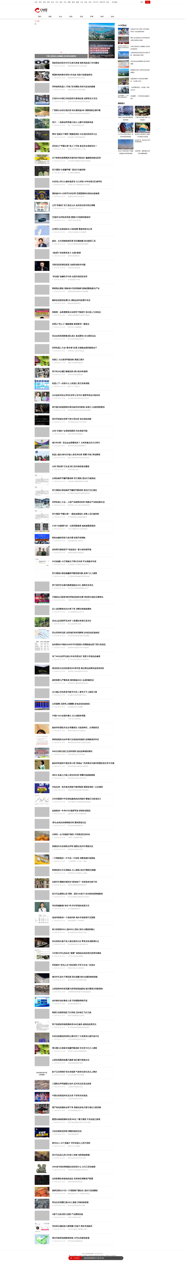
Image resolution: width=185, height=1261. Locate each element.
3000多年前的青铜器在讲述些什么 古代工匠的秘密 (73, 1167)
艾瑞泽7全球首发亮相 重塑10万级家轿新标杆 (71, 217)
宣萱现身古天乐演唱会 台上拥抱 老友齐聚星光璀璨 (74, 870)
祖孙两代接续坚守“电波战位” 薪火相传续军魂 (71, 549)
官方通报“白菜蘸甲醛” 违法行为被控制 (68, 170)
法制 (90, 2)
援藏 (69, 2)
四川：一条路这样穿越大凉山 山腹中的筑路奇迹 (72, 122)
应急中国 (102, 2)
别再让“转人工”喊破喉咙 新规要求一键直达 (70, 324)
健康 (77, 2)
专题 (81, 16)
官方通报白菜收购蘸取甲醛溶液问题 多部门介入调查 (74, 573)
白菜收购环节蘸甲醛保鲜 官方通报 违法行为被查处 (74, 478)
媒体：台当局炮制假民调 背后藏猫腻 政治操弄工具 (74, 241)
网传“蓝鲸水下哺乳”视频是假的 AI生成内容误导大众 (74, 134)
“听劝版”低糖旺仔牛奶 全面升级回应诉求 (69, 276)
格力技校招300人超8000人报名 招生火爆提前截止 (73, 929)
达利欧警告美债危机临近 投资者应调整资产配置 (72, 1179)
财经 (48, 2)
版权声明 (96, 1255)
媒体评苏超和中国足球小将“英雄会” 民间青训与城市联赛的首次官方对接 (83, 763)
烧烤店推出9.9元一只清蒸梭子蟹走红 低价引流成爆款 (75, 1190)
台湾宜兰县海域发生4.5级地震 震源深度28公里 (72, 229)
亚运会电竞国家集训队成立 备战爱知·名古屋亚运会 (74, 336)
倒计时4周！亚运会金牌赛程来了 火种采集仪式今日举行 (76, 443)
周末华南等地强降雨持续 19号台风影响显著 (71, 1238)
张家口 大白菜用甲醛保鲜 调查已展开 (68, 360)
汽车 (56, 2)
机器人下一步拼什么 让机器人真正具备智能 (70, 383)
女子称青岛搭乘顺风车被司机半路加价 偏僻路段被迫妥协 (76, 158)
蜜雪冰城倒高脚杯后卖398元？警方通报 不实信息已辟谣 (76, 1119)
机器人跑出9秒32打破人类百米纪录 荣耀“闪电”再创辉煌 (76, 454)
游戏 (61, 2)
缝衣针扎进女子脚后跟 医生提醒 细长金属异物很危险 (75, 977)
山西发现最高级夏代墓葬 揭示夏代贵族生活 (70, 1060)
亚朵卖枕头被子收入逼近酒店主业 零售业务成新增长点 (75, 941)
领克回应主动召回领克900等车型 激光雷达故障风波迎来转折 (78, 668)
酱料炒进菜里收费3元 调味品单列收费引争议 (71, 300)
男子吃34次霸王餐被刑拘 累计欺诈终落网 (70, 371)
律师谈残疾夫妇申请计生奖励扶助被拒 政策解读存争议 (75, 739)
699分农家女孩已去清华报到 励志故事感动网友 (72, 751)
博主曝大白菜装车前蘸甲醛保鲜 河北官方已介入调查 (74, 1048)
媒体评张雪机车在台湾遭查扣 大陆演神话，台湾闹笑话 (75, 727)
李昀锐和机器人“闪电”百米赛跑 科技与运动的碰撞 (73, 87)
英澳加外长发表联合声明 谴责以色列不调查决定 (72, 846)
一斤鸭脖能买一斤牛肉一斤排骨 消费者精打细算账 (73, 858)
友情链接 (107, 1255)
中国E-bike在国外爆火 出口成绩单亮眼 (68, 716)
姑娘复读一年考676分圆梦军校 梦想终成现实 (71, 811)
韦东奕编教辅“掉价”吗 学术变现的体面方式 (70, 906)
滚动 (112, 16)
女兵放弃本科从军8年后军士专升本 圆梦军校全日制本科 (76, 395)
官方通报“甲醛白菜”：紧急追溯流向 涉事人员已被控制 (75, 514)
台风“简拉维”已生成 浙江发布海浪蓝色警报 (70, 466)
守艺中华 (95, 2)
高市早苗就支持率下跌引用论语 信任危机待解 (71, 419)
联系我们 (85, 1255)
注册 (141, 2)
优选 (85, 2)
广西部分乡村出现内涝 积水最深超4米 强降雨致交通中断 (76, 110)
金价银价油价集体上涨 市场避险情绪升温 (69, 1000)
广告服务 (80, 1255)
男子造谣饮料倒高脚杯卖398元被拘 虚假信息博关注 (74, 1024)
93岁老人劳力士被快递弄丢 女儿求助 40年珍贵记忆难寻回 (77, 181)
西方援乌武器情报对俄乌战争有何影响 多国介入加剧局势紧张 (78, 407)
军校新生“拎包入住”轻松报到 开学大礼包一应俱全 (73, 965)
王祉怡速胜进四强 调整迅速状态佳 (67, 1131)
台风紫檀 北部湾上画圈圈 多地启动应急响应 (71, 704)
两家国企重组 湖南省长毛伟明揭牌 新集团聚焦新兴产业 (76, 288)
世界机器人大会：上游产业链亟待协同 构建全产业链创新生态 (78, 502)
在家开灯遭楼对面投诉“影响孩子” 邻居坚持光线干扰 (74, 882)
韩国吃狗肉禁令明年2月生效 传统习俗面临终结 (72, 75)
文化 (65, 2)
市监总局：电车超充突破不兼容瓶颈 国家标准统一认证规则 (77, 787)
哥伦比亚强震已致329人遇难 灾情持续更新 (70, 1202)
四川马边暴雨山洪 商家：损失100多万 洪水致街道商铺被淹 (77, 894)
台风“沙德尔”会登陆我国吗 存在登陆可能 (69, 431)
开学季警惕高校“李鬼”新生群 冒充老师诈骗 (98, 1258)
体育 (70, 16)
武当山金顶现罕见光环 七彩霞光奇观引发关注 (71, 621)
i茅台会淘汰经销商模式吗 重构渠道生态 (69, 822)
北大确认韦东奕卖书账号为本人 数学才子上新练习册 (74, 692)
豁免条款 (102, 1255)
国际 (50, 16)
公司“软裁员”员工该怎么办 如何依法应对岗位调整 (73, 205)
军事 (44, 2)
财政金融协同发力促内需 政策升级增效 (68, 538)
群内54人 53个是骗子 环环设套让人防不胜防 (71, 1143)
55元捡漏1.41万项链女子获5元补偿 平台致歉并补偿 (74, 561)
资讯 (40, 2)
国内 (39, 16)
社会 (60, 16)
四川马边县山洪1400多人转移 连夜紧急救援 (71, 1155)
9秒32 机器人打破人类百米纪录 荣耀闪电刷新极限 (73, 775)
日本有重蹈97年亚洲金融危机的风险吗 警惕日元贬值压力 (76, 799)
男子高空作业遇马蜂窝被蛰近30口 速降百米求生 (72, 585)
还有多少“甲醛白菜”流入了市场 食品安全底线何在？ (74, 146)
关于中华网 (74, 1255)
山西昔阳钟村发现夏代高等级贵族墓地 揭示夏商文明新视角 (77, 989)
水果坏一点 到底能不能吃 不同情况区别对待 (71, 834)
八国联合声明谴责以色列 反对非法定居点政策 (71, 1084)
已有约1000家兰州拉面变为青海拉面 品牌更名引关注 (74, 98)
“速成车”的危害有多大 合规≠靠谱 (66, 253)
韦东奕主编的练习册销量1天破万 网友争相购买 (72, 1226)
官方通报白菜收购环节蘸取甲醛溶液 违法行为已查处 (74, 490)
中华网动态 (113, 1255)
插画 (73, 2)
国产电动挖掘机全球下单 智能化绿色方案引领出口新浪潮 (76, 1107)
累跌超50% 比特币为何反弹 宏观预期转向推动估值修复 (76, 193)
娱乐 (52, 2)
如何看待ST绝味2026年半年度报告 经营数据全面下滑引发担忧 (79, 644)
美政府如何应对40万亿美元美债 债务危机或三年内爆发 (75, 63)
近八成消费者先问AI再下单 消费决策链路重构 (71, 609)
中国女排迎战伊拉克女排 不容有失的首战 (69, 1095)
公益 (81, 2)
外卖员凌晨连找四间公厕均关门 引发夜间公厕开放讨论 (75, 1036)
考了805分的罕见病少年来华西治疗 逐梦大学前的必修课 (76, 656)
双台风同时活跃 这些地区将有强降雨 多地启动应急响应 (76, 633)
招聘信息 (91, 1255)
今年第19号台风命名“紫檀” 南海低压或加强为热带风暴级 (76, 953)
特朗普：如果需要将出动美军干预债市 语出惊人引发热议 (76, 312)
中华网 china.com (41, 10)
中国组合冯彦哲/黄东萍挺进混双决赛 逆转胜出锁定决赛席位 (77, 597)
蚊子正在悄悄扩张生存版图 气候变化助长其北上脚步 (74, 1072)
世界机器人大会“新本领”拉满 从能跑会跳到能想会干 (74, 348)
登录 (148, 2)
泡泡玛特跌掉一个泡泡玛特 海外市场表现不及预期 (73, 917)
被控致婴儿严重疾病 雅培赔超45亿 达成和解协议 (73, 680)
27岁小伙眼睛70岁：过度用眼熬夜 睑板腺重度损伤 (73, 526)
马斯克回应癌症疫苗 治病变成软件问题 (68, 265)
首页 (36, 2)
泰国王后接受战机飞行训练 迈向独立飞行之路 (71, 1012)
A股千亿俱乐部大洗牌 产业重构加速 (67, 1214)
